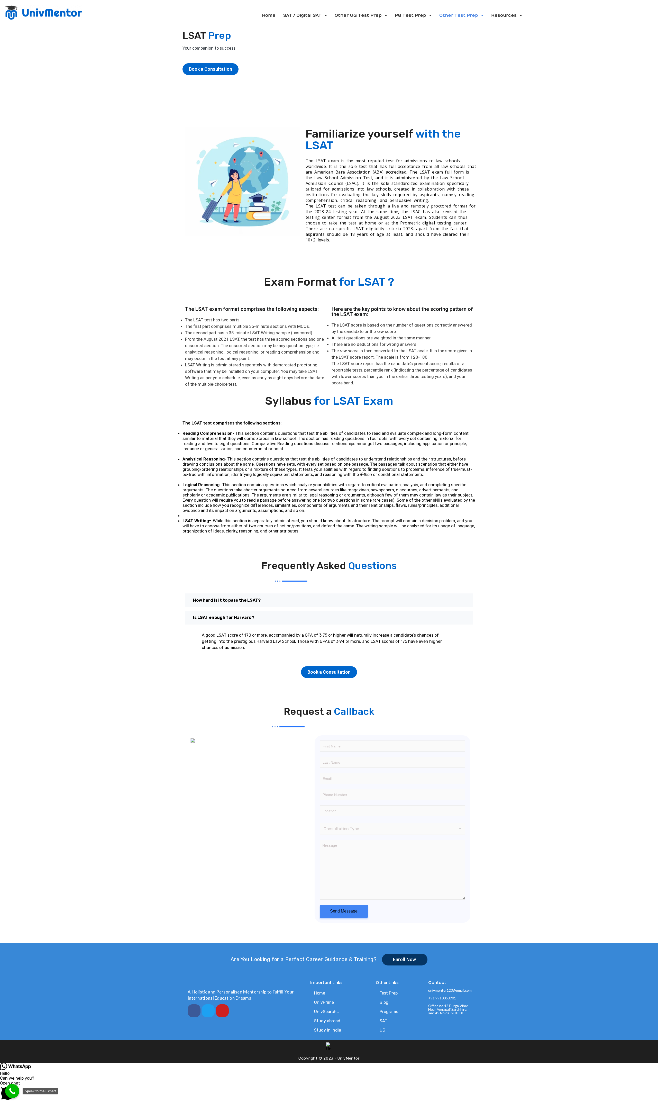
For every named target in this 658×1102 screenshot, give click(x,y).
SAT (383, 1020)
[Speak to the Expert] (12, 1091)
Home (319, 993)
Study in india (327, 1030)
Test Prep (389, 993)
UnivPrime (324, 1002)
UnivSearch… (326, 1011)
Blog (384, 1002)
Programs (389, 1011)
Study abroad (327, 1020)
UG (382, 1030)
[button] (329, 1091)
